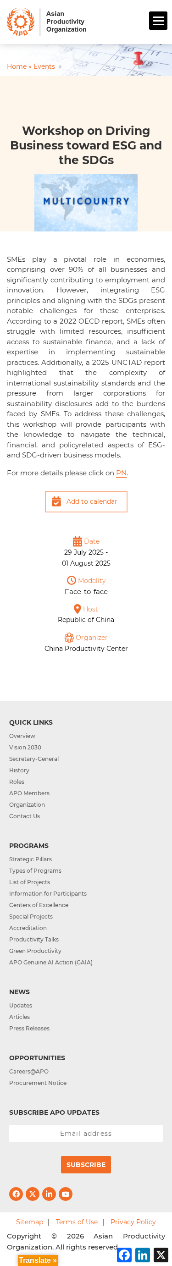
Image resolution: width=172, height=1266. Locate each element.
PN (121, 472)
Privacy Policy (133, 1222)
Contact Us (24, 816)
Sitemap (29, 1222)
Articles (19, 1016)
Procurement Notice (38, 1082)
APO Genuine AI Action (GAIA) (51, 962)
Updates (20, 1005)
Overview (22, 735)
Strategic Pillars (30, 859)
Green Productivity (35, 950)
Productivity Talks (34, 939)
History (19, 770)
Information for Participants (48, 893)
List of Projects (29, 882)
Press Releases (29, 1028)
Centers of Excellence (38, 905)
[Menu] (158, 20)
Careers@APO (29, 1071)
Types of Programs (35, 870)
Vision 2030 (25, 747)
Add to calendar (92, 501)
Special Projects (31, 916)
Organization (27, 804)
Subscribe (86, 1165)
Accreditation (28, 928)
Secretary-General (34, 758)
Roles (16, 781)
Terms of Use (77, 1222)
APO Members (29, 793)
